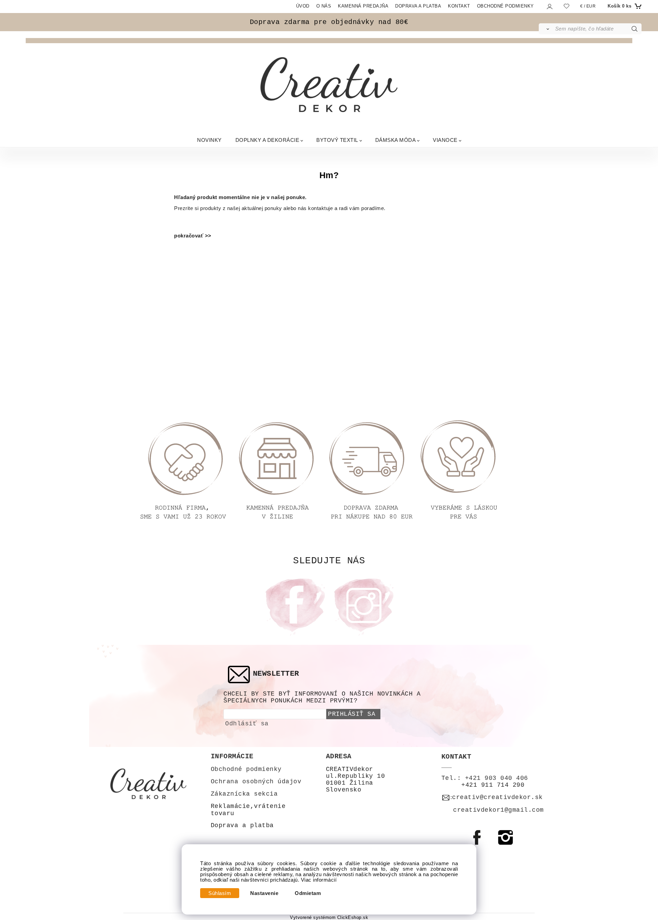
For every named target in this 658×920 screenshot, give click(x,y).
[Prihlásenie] (549, 6)
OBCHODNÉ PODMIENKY (505, 6)
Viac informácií (319, 880)
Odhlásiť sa (247, 723)
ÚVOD (302, 6)
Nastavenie (264, 893)
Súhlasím (219, 893)
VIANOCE (445, 140)
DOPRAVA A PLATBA (418, 6)
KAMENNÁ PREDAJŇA (363, 6)
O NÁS (323, 6)
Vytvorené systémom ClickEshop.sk (329, 917)
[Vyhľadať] (546, 28)
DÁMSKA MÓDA (395, 140)
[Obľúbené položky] (566, 6)
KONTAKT (459, 6)
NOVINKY (209, 140)
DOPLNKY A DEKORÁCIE (267, 140)
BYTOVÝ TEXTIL (337, 140)
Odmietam (308, 893)
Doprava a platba (242, 825)
